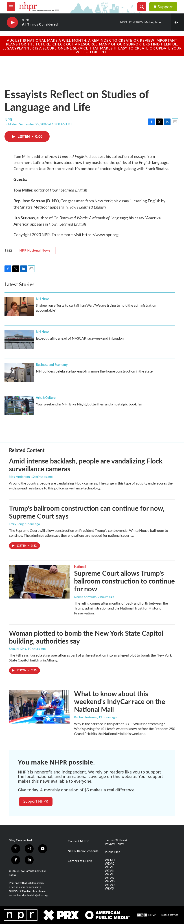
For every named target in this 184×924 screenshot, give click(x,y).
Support (165, 6)
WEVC (109, 863)
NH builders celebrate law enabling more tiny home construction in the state (94, 371)
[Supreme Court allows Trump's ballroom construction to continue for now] (39, 582)
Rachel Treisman (85, 717)
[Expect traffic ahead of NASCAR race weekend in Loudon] (19, 339)
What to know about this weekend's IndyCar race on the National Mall (119, 701)
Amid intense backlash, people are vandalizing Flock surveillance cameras (85, 464)
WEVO (110, 881)
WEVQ (110, 885)
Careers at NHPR (80, 861)
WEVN (109, 878)
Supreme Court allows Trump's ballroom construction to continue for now (124, 580)
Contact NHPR (78, 841)
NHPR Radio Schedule (83, 851)
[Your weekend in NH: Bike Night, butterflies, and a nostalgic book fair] (19, 405)
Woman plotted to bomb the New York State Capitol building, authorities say (86, 637)
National (80, 566)
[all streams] (177, 22)
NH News (42, 298)
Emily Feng (16, 524)
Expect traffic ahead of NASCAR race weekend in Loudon (80, 338)
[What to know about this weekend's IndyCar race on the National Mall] (39, 706)
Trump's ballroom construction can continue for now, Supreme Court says (86, 512)
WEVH (109, 870)
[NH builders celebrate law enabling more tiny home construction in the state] (19, 372)
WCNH (110, 860)
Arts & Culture (45, 397)
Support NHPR (35, 801)
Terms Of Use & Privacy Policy (116, 842)
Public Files (112, 852)
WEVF (109, 867)
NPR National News (35, 250)
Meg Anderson (19, 476)
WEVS (109, 888)
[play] (12, 22)
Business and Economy (52, 364)
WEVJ (109, 874)
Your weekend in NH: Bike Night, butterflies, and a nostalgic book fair (89, 404)
